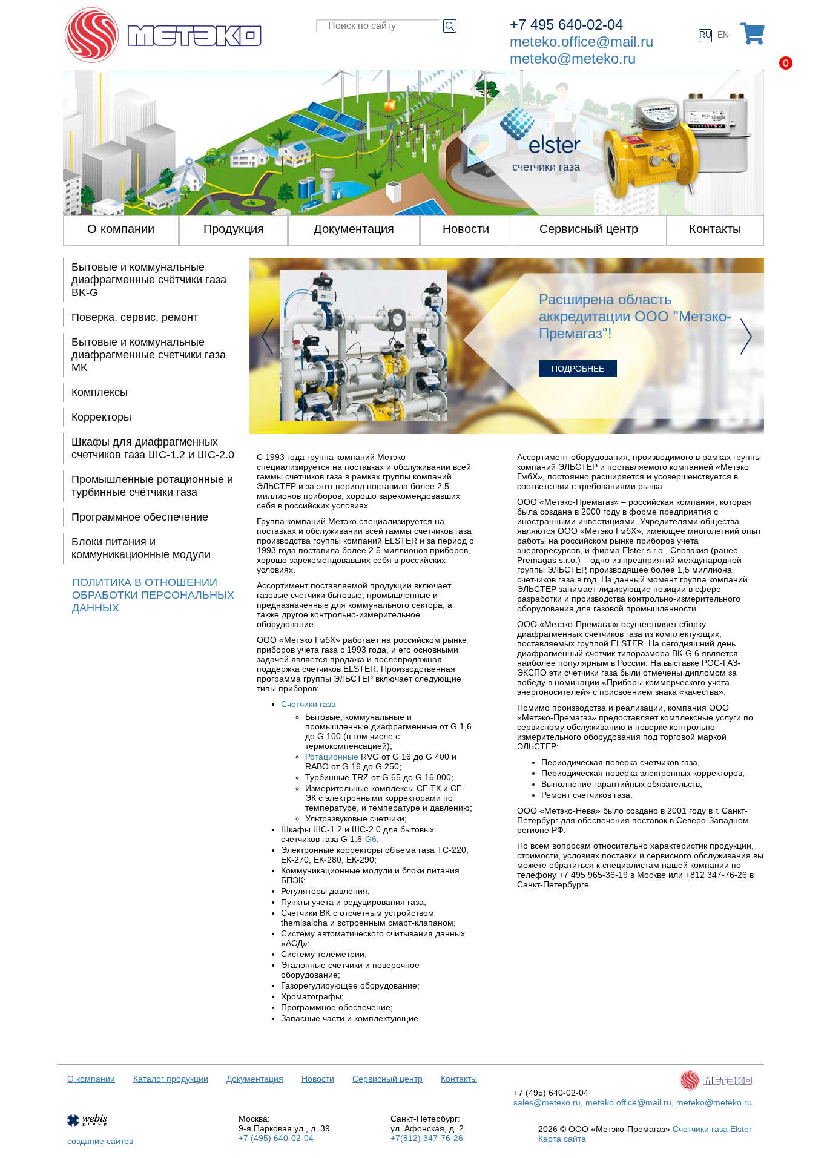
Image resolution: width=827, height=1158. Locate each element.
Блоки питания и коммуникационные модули (141, 548)
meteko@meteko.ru (573, 58)
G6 (371, 839)
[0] (752, 34)
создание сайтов (100, 1141)
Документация (254, 1079)
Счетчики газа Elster (712, 1129)
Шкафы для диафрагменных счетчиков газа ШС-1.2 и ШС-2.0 (152, 448)
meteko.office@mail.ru (581, 41)
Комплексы (99, 392)
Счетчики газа (308, 704)
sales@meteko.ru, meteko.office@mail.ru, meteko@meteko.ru (632, 1102)
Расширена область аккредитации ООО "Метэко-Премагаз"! (635, 316)
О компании (91, 1079)
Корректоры (101, 417)
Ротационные (331, 757)
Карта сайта (562, 1138)
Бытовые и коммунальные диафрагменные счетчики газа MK (148, 354)
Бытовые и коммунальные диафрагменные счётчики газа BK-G (148, 279)
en (723, 34)
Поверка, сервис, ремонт (134, 317)
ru (705, 34)
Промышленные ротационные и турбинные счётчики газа (152, 485)
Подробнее (578, 368)
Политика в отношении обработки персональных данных (153, 595)
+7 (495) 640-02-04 (276, 1138)
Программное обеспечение (139, 517)
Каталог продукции (170, 1079)
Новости (317, 1079)
